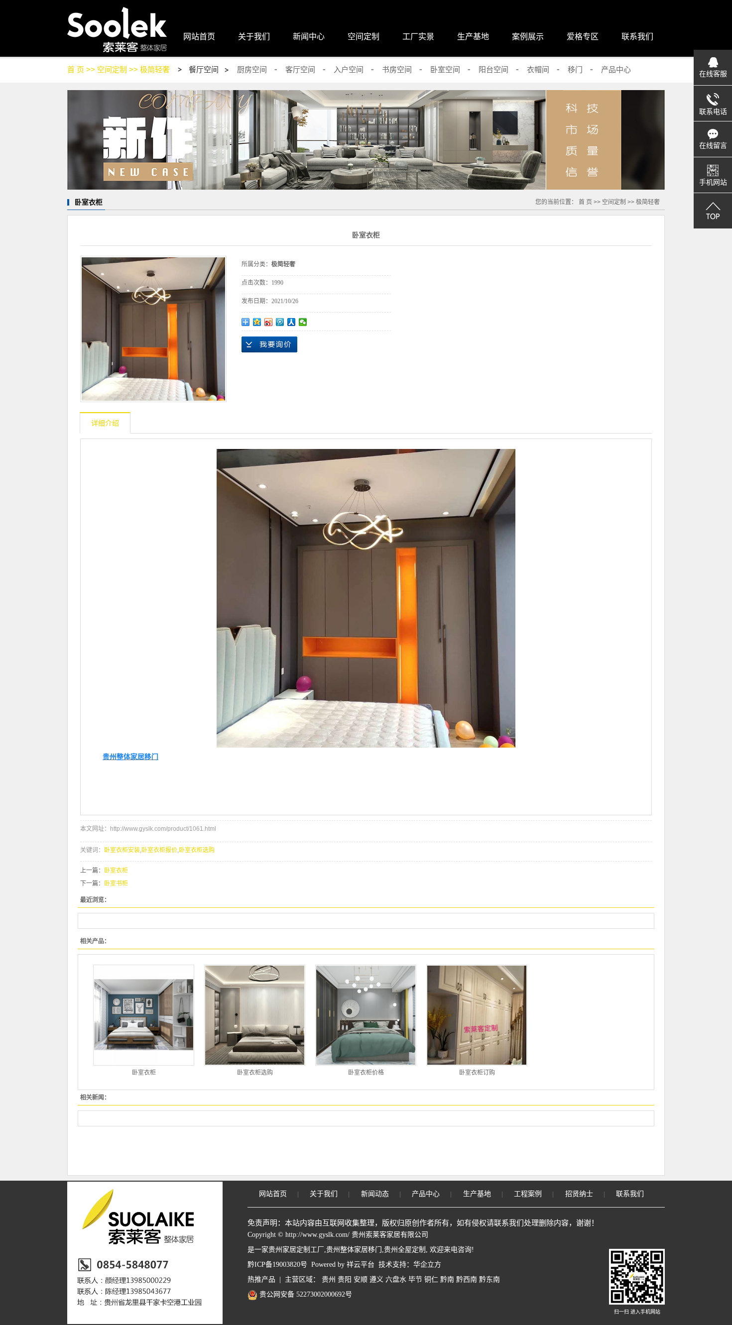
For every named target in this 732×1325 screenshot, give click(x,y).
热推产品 (261, 1279)
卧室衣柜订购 (477, 1072)
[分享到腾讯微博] (280, 322)
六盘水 (395, 1279)
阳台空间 (493, 70)
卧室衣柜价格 (366, 1072)
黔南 (447, 1279)
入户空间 (349, 70)
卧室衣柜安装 (122, 850)
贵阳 (345, 1279)
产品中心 (616, 70)
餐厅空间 (204, 70)
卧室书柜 (116, 883)
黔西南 (466, 1279)
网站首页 (199, 36)
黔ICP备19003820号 (277, 1264)
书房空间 (397, 70)
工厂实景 (418, 36)
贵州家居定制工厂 (296, 1249)
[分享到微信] (303, 322)
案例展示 (528, 36)
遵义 (376, 1279)
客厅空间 (300, 70)
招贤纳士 (579, 1194)
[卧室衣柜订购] (476, 1015)
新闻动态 (375, 1194)
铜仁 (431, 1279)
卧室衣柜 (116, 870)
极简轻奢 (155, 69)
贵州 (329, 1279)
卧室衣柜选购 (197, 850)
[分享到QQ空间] (257, 322)
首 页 (75, 69)
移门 (575, 70)
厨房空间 (252, 70)
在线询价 (269, 344)
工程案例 (528, 1194)
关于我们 (254, 36)
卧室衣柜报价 (159, 850)
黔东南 (489, 1279)
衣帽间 (538, 70)
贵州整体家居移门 (354, 1249)
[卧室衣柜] (143, 1015)
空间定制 (363, 36)
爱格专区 (583, 36)
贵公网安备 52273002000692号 (304, 1294)
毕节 (415, 1279)
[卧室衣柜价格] (365, 1015)
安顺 (360, 1279)
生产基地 (473, 36)
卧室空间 (445, 70)
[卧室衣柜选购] (254, 1015)
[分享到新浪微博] (268, 322)
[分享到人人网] (291, 322)
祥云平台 (360, 1264)
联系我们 (637, 36)
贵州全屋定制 (405, 1249)
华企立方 (427, 1264)
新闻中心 (309, 36)
